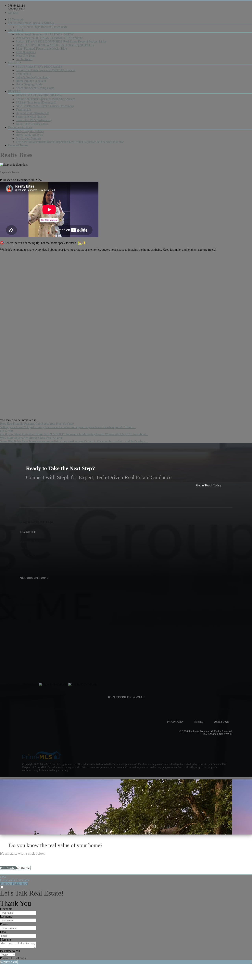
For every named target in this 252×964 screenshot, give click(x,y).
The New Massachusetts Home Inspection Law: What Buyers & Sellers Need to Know (70, 141)
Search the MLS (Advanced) (34, 120)
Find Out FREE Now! (14, 883)
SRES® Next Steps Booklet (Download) (41, 27)
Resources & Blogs (20, 127)
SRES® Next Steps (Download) (36, 102)
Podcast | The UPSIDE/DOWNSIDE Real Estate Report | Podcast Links (61, 41)
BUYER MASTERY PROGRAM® (39, 95)
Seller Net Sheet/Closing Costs (35, 88)
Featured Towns (18, 145)
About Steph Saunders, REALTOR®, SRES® (45, 34)
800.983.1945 (16, 9)
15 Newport (15, 19)
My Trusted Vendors (28, 138)
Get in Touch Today (208, 485)
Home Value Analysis (29, 134)
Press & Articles (26, 52)
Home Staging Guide (29, 84)
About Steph (16, 30)
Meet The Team (25, 55)
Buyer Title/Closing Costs (32, 123)
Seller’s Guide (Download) (32, 77)
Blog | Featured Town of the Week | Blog (41, 48)
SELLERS (14, 62)
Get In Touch (24, 59)
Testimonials (23, 73)
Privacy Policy (175, 721)
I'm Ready (8, 868)
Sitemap (198, 721)
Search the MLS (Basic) (31, 116)
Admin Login (221, 721)
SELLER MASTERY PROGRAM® (39, 66)
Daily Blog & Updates (30, 131)
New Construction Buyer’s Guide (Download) (45, 106)
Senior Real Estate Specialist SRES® (31, 23)
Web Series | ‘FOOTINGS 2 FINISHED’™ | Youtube (49, 38)
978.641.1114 (16, 5)
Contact (13, 12)
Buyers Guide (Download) (32, 113)
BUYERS (14, 91)
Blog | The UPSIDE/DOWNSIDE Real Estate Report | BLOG (55, 45)
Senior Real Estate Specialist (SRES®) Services (45, 70)
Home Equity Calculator (31, 80)
